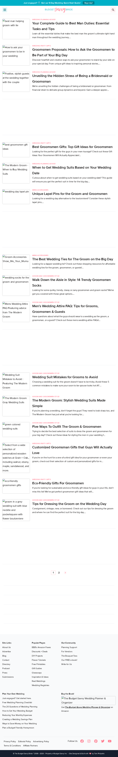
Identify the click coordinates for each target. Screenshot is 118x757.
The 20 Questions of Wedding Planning (19, 706)
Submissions (8, 677)
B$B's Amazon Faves (41, 647)
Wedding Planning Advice (43, 19)
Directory (6, 664)
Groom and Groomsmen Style (45, 276)
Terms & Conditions (12, 745)
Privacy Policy (10, 741)
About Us (6, 647)
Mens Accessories (40, 190)
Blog (4, 656)
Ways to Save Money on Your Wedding (19, 723)
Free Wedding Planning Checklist (17, 702)
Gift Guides (37, 668)
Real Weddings (38, 681)
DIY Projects (37, 656)
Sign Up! (88, 3)
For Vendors (66, 651)
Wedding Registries (40, 685)
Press (4, 672)
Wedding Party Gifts (41, 46)
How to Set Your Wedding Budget (17, 711)
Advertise (6, 651)
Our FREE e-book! (69, 660)
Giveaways (37, 672)
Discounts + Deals (39, 651)
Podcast (5, 668)
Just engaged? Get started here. (16, 698)
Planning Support (69, 647)
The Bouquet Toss (69, 656)
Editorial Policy (24, 741)
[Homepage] (59, 10)
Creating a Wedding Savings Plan (17, 719)
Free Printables (38, 664)
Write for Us (66, 664)
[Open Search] (113, 9)
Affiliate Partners (30, 745)
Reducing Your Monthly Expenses (17, 715)
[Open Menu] (4, 9)
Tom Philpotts (99, 754)
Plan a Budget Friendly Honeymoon (18, 727)
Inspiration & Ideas (40, 677)
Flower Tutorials (39, 660)
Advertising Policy (41, 741)
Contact (5, 660)
